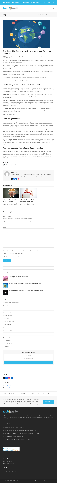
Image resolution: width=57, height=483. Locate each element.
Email (30, 221)
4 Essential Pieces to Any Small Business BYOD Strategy (28, 200)
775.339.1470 (7, 385)
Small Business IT (46, 56)
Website (5, 227)
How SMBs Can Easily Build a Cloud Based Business (41, 394)
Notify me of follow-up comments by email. (13, 253)
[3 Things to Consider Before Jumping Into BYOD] (11, 193)
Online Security (8, 327)
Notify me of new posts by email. (11, 256)
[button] (53, 8)
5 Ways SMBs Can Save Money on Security (14, 427)
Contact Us (46, 480)
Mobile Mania (8, 324)
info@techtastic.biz (17, 2)
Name (4, 221)
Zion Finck (15, 56)
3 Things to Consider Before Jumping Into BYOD (10, 200)
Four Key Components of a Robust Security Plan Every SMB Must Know (20, 430)
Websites (7, 346)
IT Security (7, 318)
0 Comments (7, 57)
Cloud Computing (38, 56)
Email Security (8, 312)
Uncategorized (8, 340)
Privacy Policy (38, 480)
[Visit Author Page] (7, 173)
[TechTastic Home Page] (10, 412)
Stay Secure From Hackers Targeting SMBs (14, 436)
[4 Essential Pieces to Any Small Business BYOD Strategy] (28, 193)
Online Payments (36, 2)
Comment (5, 233)
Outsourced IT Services (10, 330)
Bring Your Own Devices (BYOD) (27, 56)
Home (33, 14)
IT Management (8, 315)
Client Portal (26, 2)
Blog (37, 14)
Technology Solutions (9, 337)
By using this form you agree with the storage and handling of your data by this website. (24, 250)
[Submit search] (52, 268)
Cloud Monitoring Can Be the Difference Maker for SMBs (17, 439)
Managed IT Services (9, 321)
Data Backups (8, 309)
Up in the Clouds (8, 343)
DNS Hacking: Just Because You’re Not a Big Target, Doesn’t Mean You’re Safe (22, 433)
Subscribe (28, 362)
